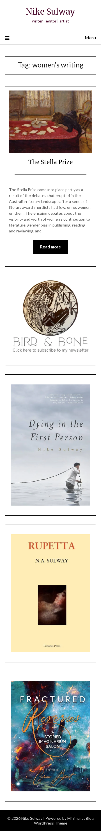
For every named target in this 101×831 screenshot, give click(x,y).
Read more (50, 246)
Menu (90, 37)
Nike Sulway (50, 11)
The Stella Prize (50, 162)
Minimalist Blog (80, 818)
